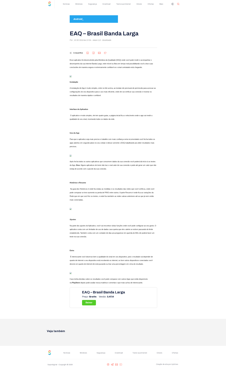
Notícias (66, 4)
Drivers (139, 4)
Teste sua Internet (123, 4)
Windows (79, 4)
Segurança (92, 4)
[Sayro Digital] (50, 4)
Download (106, 4)
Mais (161, 4)
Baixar (89, 302)
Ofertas (151, 4)
